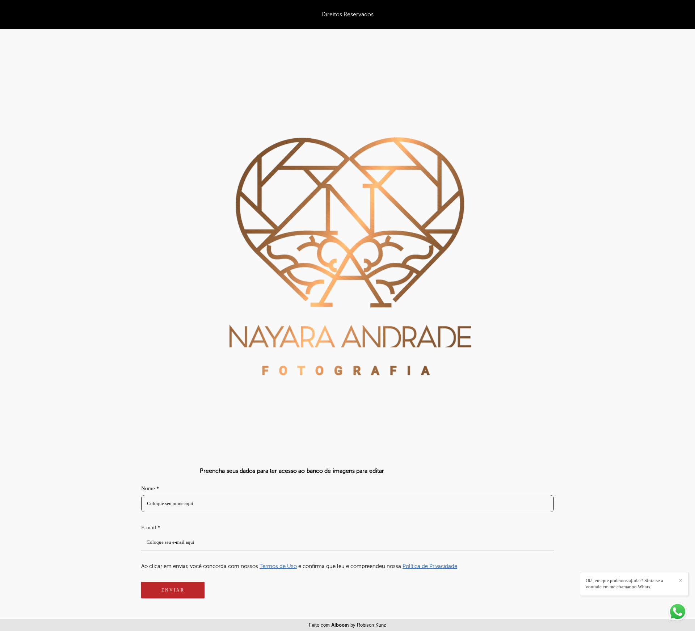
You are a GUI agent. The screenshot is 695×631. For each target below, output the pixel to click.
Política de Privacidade (430, 566)
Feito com (347, 625)
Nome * (150, 488)
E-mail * (150, 527)
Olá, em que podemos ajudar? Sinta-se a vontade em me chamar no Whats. (624, 583)
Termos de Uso (278, 566)
